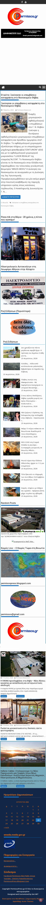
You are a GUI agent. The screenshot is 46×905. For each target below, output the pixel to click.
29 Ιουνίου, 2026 (7, 768)
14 (28, 816)
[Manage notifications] (41, 900)
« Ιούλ (6, 827)
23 (38, 820)
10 (6, 816)
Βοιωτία (5, 203)
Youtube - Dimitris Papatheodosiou (18, 878)
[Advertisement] (23, 62)
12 (17, 816)
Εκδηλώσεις (20, 696)
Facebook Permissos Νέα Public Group (19, 876)
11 (12, 816)
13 (22, 816)
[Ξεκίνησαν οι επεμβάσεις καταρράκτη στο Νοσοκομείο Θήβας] (14, 114)
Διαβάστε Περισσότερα (10, 197)
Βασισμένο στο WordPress (13, 898)
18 (12, 820)
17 (6, 820)
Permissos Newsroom (24, 110)
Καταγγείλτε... (10, 861)
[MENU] (43, 87)
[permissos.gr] (3, 87)
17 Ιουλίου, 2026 (7, 678)
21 (28, 820)
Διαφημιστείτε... (11, 866)
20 (22, 820)
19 (17, 820)
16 (38, 816)
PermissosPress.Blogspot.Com (16, 881)
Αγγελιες (3, 696)
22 (33, 820)
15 (33, 816)
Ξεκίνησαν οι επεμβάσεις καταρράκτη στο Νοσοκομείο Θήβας (23, 104)
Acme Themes (27, 901)
